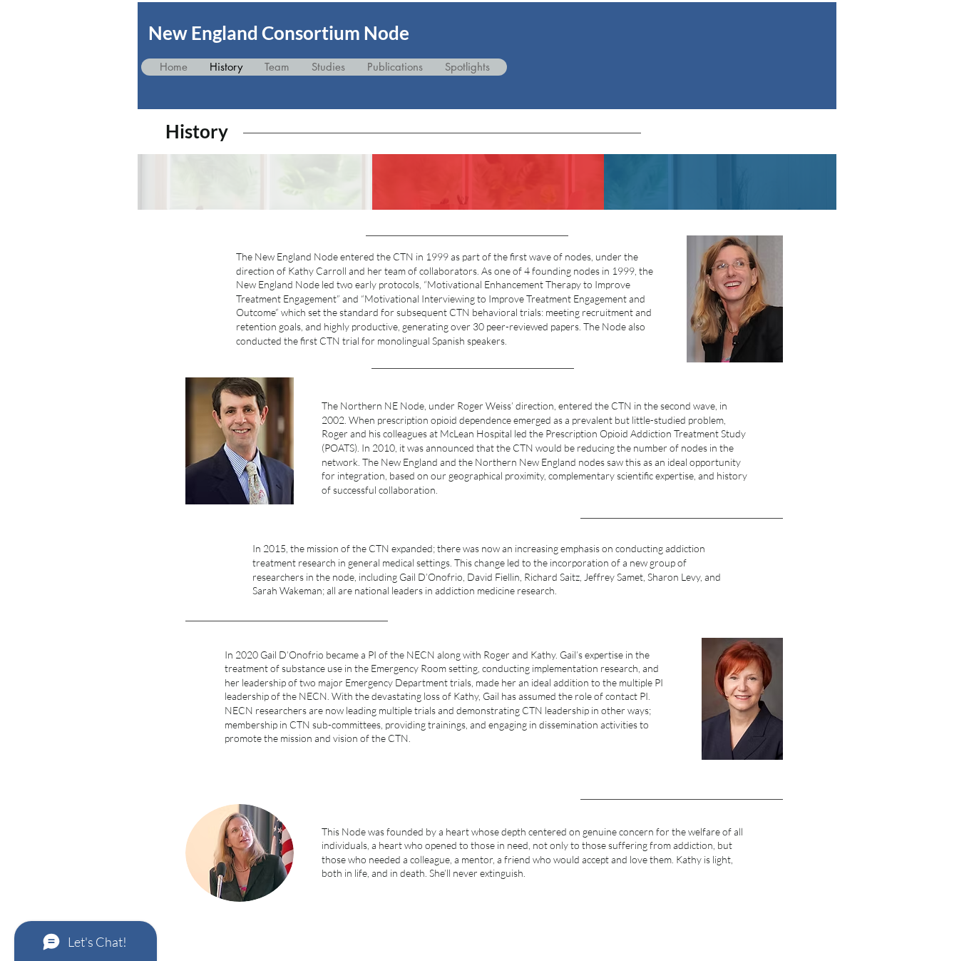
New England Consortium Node (278, 32)
